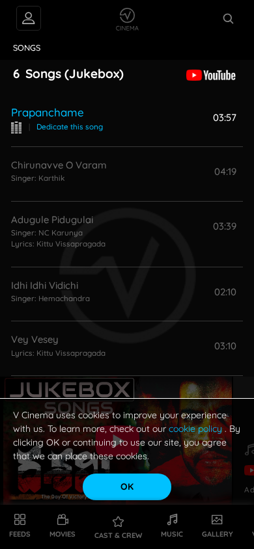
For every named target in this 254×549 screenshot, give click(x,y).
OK (127, 486)
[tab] (27, 48)
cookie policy (197, 429)
